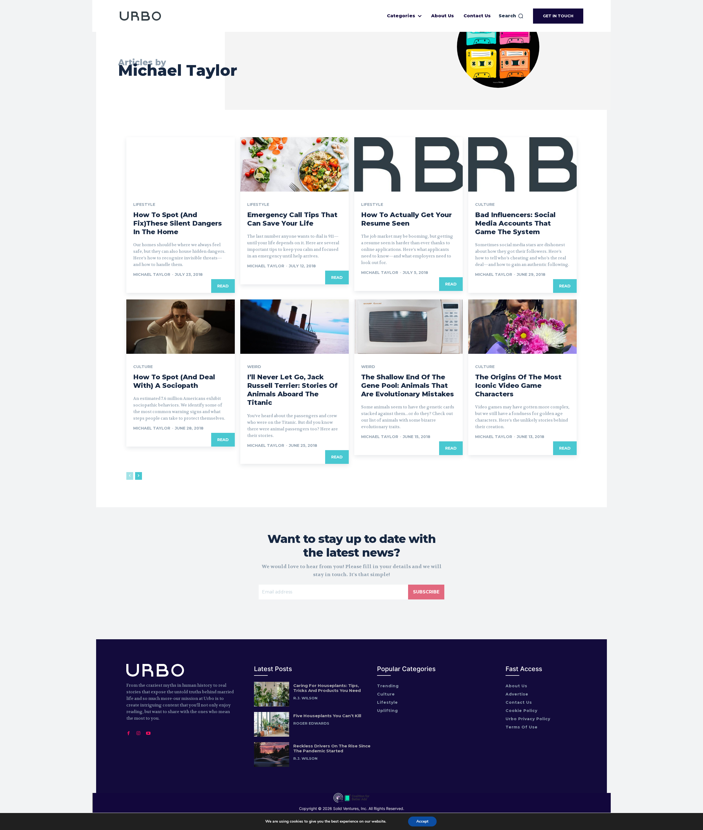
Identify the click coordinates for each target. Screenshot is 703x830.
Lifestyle (144, 204)
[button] (511, 16)
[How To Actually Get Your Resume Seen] (408, 164)
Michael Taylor (151, 274)
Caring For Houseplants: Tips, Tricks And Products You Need (327, 688)
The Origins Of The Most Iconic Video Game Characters (518, 385)
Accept (422, 821)
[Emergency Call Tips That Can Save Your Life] (294, 164)
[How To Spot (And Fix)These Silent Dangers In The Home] (180, 164)
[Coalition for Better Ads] (357, 801)
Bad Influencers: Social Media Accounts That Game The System (515, 223)
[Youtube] (148, 732)
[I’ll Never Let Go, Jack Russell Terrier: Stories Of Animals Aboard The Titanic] (294, 326)
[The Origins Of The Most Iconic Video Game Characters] (522, 326)
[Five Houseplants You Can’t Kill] (271, 724)
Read (223, 286)
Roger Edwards (311, 723)
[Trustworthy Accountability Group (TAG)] (338, 801)
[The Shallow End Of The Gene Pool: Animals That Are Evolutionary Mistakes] (408, 326)
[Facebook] (128, 732)
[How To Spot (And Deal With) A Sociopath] (180, 326)
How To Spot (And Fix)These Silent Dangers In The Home (177, 223)
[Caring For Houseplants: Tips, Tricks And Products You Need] (271, 694)
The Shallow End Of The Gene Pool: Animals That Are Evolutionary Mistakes (407, 385)
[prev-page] (129, 476)
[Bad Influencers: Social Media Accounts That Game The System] (522, 164)
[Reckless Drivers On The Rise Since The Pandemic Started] (271, 754)
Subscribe (426, 592)
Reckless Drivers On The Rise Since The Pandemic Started (331, 748)
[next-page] (138, 476)
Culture (485, 204)
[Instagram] (138, 732)
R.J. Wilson (305, 698)
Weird (254, 367)
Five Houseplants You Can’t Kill (327, 715)
